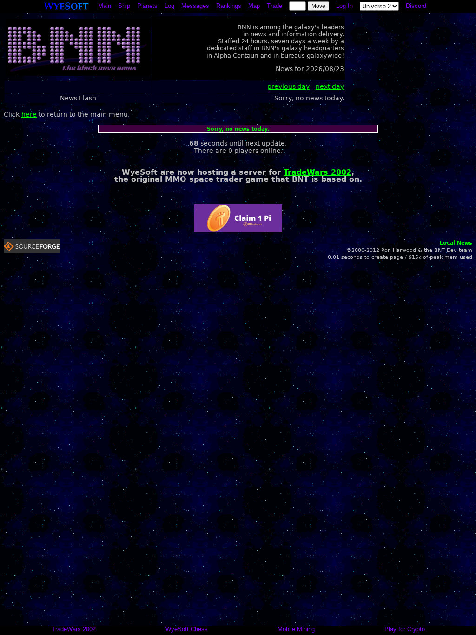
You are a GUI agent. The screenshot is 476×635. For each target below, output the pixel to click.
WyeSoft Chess (186, 629)
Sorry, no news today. (238, 129)
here (29, 114)
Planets (147, 5)
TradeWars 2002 (317, 172)
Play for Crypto (404, 629)
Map (254, 5)
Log (169, 5)
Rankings (228, 5)
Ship (124, 5)
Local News (456, 243)
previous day (288, 86)
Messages (195, 5)
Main (104, 5)
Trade (274, 5)
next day (330, 86)
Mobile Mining (296, 629)
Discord (416, 5)
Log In (344, 5)
